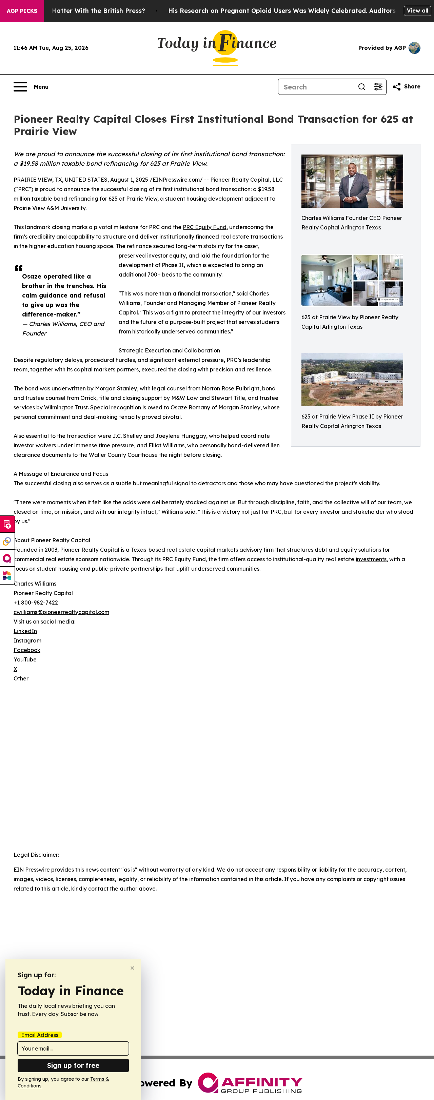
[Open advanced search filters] (378, 87)
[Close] (132, 968)
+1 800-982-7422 (36, 602)
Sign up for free (73, 1065)
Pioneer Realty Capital (240, 179)
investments (371, 559)
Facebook (27, 650)
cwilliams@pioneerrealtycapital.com (61, 612)
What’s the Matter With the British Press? (80, 11)
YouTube (25, 659)
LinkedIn (25, 631)
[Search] (362, 87)
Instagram (27, 640)
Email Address (39, 1035)
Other (21, 678)
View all (417, 10)
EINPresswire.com (176, 179)
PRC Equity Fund (204, 227)
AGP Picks (22, 10)
